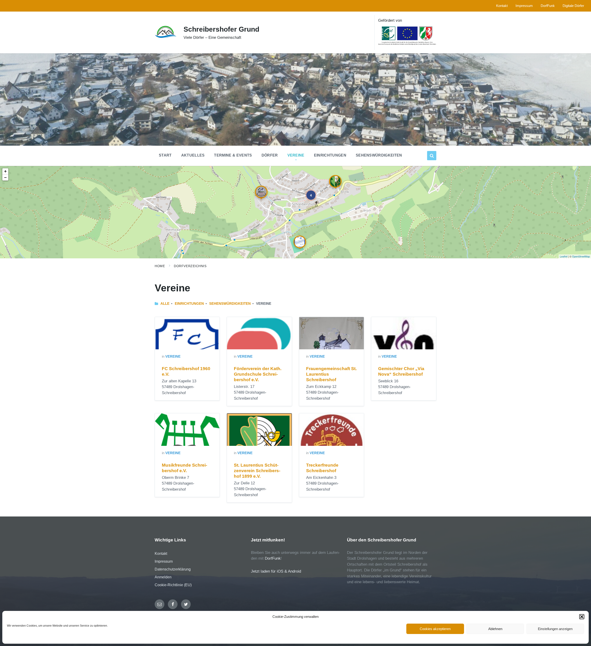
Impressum (164, 561)
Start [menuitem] (165, 155)
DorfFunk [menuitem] (548, 6)
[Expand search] (431, 155)
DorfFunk (273, 558)
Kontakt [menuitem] (502, 6)
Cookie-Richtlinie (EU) (173, 585)
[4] (307, 191)
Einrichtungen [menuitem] (330, 155)
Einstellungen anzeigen (555, 629)
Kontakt (161, 553)
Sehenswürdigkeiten (230, 303)
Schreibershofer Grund (221, 29)
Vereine (173, 356)
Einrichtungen (189, 303)
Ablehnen (495, 629)
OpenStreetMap (581, 256)
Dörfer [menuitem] (270, 155)
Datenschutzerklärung (173, 569)
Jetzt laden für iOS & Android (276, 571)
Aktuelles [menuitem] (193, 155)
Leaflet (563, 256)
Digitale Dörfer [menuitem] (573, 6)
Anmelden (163, 577)
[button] (581, 616)
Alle (164, 303)
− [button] (5, 177)
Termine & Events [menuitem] (233, 155)
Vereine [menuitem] (296, 155)
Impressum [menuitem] (524, 6)
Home (160, 266)
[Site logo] (166, 37)
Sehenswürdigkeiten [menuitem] (379, 155)
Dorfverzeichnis (190, 266)
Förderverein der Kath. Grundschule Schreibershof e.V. (257, 374)
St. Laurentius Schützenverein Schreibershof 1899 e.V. (257, 471)
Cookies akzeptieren (435, 629)
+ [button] (5, 171)
